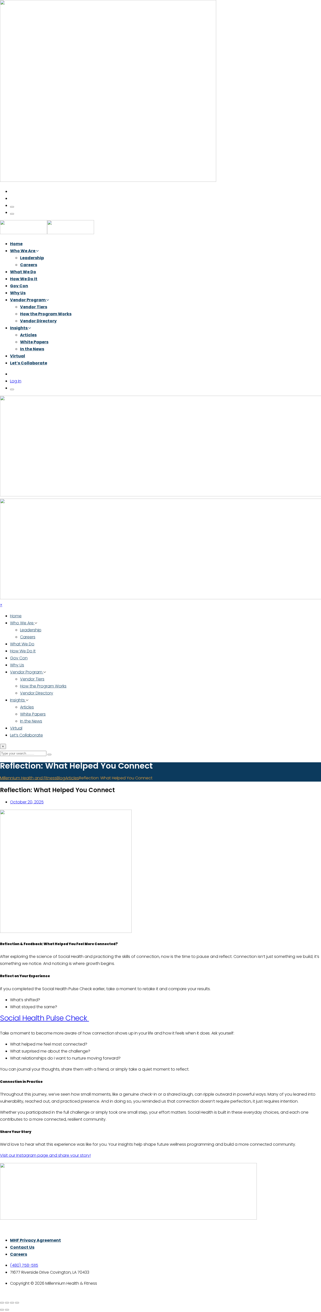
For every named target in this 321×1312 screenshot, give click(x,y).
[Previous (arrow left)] (2, 1309)
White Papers (34, 342)
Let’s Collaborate (28, 363)
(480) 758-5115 (24, 1265)
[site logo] (47, 233)
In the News (32, 349)
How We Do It (23, 279)
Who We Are (23, 251)
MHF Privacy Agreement (35, 1240)
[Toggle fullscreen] (7, 1302)
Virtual (17, 356)
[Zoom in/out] (2, 1302)
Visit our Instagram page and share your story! (45, 1155)
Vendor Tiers (33, 307)
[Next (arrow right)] (7, 1309)
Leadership (32, 258)
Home (16, 244)
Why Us (18, 293)
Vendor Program (28, 300)
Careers (28, 265)
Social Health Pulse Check (44, 1018)
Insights (19, 328)
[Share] (12, 1302)
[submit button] (49, 754)
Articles (28, 335)
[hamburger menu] (12, 207)
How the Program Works (45, 314)
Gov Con (19, 286)
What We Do (23, 272)
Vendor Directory (38, 321)
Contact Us (22, 1247)
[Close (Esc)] (17, 1302)
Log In (15, 381)
